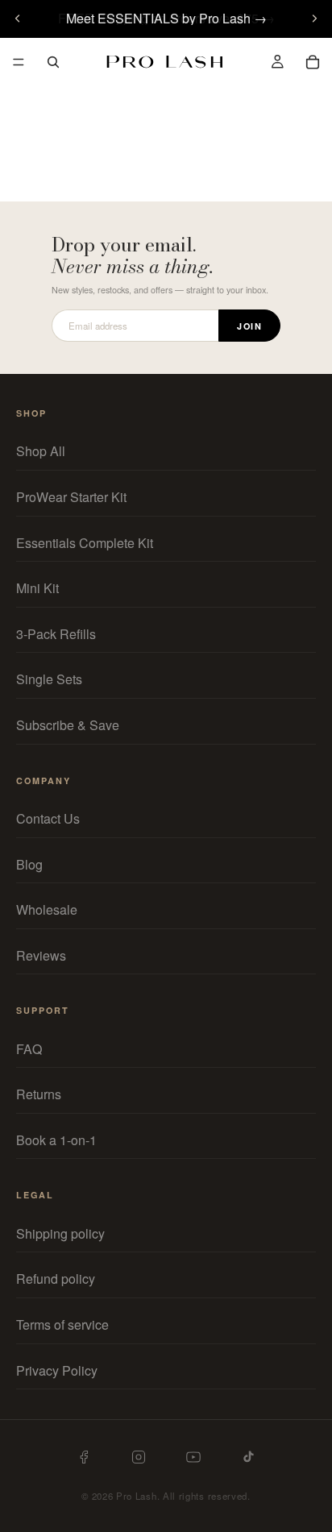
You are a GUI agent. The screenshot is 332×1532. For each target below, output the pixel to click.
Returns (38, 1095)
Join (249, 326)
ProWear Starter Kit (71, 497)
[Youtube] (193, 1457)
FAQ (29, 1049)
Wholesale (46, 909)
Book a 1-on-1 (56, 1140)
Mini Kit (37, 588)
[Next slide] (314, 18)
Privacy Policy (57, 1370)
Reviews (41, 955)
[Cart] (312, 62)
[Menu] (18, 62)
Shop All (40, 451)
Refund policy (55, 1279)
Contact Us (48, 818)
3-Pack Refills (56, 634)
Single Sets (49, 680)
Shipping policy (60, 1233)
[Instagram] (138, 1457)
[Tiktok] (248, 1456)
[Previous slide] (17, 18)
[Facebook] (84, 1457)
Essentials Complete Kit (84, 543)
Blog (29, 864)
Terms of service (62, 1324)
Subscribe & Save (67, 725)
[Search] (53, 62)
